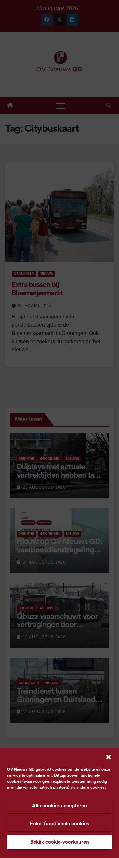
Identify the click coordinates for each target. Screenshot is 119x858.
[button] (108, 756)
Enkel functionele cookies (59, 823)
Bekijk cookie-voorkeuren (59, 842)
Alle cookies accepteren (59, 805)
